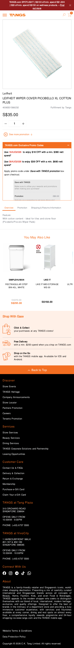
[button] (37, 54)
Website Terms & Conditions (17, 630)
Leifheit (7, 93)
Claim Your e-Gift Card (14, 494)
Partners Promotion (13, 408)
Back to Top (39, 370)
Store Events (9, 386)
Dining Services (11, 443)
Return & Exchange (13, 478)
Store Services (10, 432)
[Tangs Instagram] (10, 573)
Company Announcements (16, 397)
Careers (7, 413)
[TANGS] (17, 15)
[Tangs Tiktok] (23, 573)
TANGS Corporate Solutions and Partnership (26, 448)
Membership (9, 484)
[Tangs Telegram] (17, 573)
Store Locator (10, 402)
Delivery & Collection (13, 473)
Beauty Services (11, 438)
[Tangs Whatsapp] (29, 573)
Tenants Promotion (12, 418)
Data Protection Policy (14, 636)
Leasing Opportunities (14, 454)
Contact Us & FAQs (13, 468)
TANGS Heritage (11, 392)
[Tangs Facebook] (4, 573)
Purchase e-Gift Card (13, 489)
